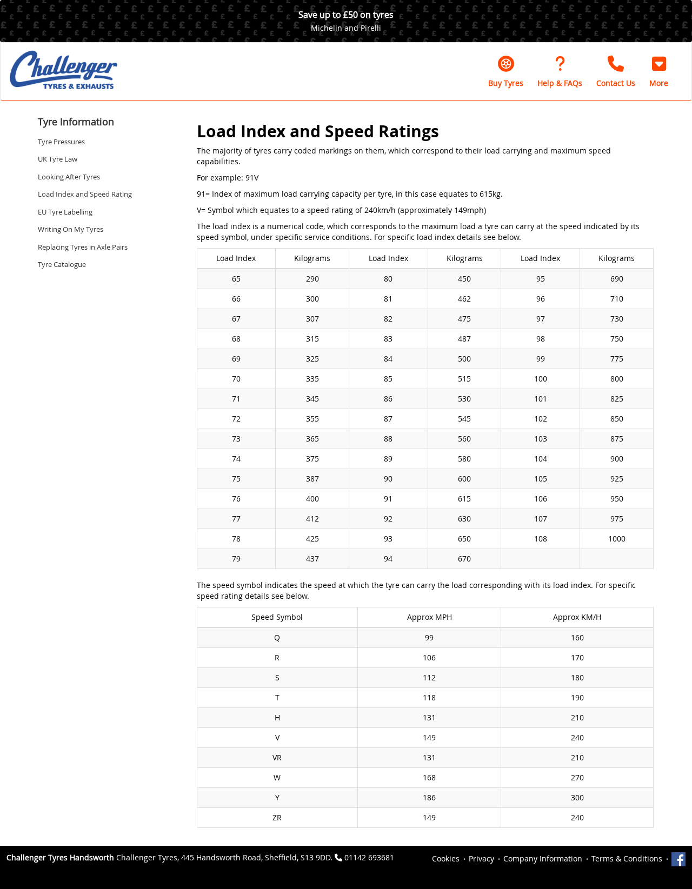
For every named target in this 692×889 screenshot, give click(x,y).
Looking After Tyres (69, 177)
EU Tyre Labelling (65, 212)
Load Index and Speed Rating (85, 194)
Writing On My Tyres (70, 229)
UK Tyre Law (57, 159)
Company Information (542, 858)
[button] (658, 71)
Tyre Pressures (61, 141)
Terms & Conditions (626, 858)
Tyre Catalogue (62, 264)
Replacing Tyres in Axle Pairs (83, 247)
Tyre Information (76, 121)
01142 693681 (369, 857)
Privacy (481, 858)
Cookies (446, 858)
